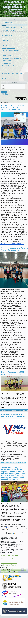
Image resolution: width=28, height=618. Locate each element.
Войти (4, 91)
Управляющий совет (6, 63)
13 (4, 571)
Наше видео (5, 40)
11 (25, 569)
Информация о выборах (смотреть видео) (13, 463)
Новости (4, 25)
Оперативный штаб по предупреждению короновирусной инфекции (11, 52)
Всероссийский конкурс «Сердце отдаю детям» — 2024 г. (13, 67)
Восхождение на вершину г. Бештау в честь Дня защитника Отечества (12, 107)
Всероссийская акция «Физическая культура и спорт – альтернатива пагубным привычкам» (13, 562)
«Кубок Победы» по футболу (8, 564)
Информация (5, 43)
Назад (8, 569)
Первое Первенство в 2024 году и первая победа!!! (12, 373)
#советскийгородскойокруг (9, 555)
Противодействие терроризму (9, 32)
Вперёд (11, 571)
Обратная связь (5, 45)
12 (2, 571)
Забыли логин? (4, 93)
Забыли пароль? (5, 94)
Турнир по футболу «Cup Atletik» (9, 565)
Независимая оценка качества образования (12, 37)
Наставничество (5, 70)
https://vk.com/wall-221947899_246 (12, 244)
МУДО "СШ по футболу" (7, 22)
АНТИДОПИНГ (5, 78)
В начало (3, 569)
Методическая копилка (7, 35)
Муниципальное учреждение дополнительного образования (14, 5)
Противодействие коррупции (8, 30)
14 (7, 571)
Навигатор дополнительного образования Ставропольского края (11, 59)
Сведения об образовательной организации (12, 27)
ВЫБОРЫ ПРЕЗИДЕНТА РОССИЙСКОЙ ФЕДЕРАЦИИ (13, 415)
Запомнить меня (5, 90)
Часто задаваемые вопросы (8, 48)
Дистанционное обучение (8, 55)
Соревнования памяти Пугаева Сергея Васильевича (14, 249)
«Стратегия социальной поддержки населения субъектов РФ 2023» (12, 74)
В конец (16, 571)
